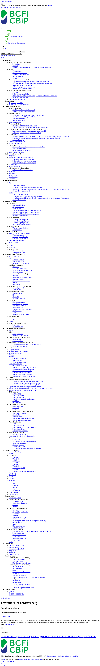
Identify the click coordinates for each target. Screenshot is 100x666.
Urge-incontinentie (18, 235)
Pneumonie (15, 408)
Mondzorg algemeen (18, 302)
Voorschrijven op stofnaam (17, 99)
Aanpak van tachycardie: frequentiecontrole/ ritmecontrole (30, 127)
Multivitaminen (13, 494)
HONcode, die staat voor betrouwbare (30, 659)
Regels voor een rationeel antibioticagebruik (26, 385)
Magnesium (16, 491)
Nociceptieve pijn (17, 251)
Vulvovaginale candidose (20, 431)
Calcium (15, 485)
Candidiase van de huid (19, 519)
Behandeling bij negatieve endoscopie (24, 161)
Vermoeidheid (16, 290)
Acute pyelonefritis (18, 425)
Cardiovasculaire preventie (17, 141)
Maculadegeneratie (14, 554)
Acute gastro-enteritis (19, 413)
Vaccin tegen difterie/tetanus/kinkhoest (24, 441)
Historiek (15, 66)
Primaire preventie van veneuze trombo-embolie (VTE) (29, 131)
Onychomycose (17, 522)
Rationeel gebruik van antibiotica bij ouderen (26, 383)
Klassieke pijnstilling (18, 260)
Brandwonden (16, 540)
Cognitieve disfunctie (19, 358)
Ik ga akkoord (5, 7)
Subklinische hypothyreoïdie (21, 221)
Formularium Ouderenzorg (16, 43)
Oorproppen (16, 580)
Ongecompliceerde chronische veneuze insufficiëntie (28, 147)
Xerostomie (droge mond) (20, 304)
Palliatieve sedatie (17, 327)
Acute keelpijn (16, 394)
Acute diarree (13, 175)
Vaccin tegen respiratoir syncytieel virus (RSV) (26, 448)
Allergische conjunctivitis (16, 549)
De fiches (15, 78)
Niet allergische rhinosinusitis (21, 563)
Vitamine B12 (16, 469)
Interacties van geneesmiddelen (22, 89)
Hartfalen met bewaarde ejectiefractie (23, 110)
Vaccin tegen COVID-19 (20, 446)
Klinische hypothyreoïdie (20, 219)
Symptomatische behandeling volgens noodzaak (27, 187)
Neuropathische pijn (18, 253)
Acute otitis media (18, 397)
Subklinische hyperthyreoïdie (21, 224)
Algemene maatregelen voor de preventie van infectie (25, 387)
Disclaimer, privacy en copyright (68, 656)
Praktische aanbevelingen (20, 97)
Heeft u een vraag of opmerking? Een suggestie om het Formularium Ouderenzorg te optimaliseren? (48, 636)
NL (6, 48)
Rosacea (15, 505)
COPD (11, 193)
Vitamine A (12, 454)
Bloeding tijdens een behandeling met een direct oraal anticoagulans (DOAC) (36, 138)
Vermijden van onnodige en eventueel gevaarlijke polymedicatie (32, 83)
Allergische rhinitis (18, 561)
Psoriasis (15, 506)
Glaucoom (12, 552)
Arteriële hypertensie (15, 122)
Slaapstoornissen (17, 272)
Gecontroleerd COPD (19, 200)
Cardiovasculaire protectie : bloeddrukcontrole (26, 210)
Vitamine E (12, 476)
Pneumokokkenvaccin (19, 443)
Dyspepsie (12, 156)
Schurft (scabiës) (17, 528)
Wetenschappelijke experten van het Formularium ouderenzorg (31, 67)
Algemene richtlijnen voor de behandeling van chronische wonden (32, 531)
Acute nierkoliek (14, 242)
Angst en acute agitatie (19, 268)
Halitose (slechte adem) (19, 305)
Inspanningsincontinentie (20, 237)
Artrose (11, 330)
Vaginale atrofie (17, 230)
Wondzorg (15, 318)
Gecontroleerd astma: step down (22, 191)
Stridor (14, 282)
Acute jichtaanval (17, 334)
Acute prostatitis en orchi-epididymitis (24, 427)
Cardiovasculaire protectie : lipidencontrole (25, 212)
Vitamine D (12, 475)
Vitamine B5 (16, 462)
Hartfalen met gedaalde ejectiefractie (23, 111)
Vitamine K (12, 478)
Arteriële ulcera (17, 536)
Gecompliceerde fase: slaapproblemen (24, 376)
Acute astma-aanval (18, 186)
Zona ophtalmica (14, 547)
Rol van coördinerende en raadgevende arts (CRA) (28, 381)
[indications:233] (10, 624)
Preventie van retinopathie (20, 215)
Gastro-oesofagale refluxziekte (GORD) (21, 157)
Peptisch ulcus (13, 164)
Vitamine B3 (16, 461)
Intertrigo (15, 515)
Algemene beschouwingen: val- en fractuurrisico (27, 344)
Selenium (15, 487)
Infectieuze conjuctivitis (19, 434)
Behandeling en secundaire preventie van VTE (26, 133)
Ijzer (13, 483)
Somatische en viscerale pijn (21, 263)
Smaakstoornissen (18, 307)
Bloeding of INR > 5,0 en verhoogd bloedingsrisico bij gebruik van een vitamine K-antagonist (41, 136)
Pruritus (11, 542)
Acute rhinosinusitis (18, 395)
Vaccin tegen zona (18, 445)
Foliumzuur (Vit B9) (18, 468)
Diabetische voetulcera (19, 538)
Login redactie (5, 598)
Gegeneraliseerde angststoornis (18, 351)
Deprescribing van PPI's (16, 103)
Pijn (10, 258)
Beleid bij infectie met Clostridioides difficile (22, 390)
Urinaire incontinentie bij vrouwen (19, 233)
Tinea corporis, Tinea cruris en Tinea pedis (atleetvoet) (29, 521)
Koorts (11, 245)
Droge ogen (12, 550)
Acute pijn (12, 247)
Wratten (14, 524)
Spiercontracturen (17, 341)
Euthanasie (15, 325)
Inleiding (11, 591)
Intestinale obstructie (18, 298)
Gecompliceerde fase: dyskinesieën (23, 369)
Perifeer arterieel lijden (15, 143)
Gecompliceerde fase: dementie (22, 371)
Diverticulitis (16, 415)
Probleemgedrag (17, 360)
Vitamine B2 (16, 459)
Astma (11, 184)
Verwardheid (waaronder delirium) (23, 270)
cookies (49, 5)
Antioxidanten (13, 480)
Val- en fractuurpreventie (20, 346)
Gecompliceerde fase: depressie (22, 374)
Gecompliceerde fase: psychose (22, 372)
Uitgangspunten (17, 71)
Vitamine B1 (16, 457)
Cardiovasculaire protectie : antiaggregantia (25, 214)
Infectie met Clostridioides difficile (23, 418)
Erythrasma (16, 513)
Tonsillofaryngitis (17, 566)
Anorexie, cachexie (18, 288)
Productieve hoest (17, 279)
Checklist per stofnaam (16, 593)
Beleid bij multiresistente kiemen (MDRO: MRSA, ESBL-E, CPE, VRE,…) (32, 388)
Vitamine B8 (16, 466)
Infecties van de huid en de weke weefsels (21, 436)
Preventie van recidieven (20, 335)
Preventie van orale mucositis (21, 314)
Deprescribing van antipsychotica (19, 104)
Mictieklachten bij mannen (17, 240)
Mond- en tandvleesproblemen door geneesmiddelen (28, 577)
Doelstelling (16, 64)
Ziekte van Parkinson (15, 364)
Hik (13, 295)
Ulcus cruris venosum (19, 148)
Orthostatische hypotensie (16, 152)
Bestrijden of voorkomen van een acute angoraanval (28, 115)
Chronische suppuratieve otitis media (23, 399)
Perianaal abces (17, 416)
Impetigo (15, 510)
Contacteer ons (51, 656)
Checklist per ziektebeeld (16, 595)
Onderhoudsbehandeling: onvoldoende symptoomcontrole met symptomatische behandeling (40, 189)
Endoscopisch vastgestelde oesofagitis (24, 163)
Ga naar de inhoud (6, 1)
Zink (13, 489)
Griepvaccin (16, 439)
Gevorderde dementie (19, 362)
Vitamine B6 (16, 464)
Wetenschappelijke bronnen (20, 74)
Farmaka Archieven (17, 36)
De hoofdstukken (17, 76)
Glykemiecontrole (18, 207)
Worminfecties (13, 177)
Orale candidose (17, 402)
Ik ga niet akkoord (15, 7)
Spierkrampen (16, 339)
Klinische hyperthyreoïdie (20, 223)
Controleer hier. (11, 661)
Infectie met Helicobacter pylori (22, 420)
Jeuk (13, 320)
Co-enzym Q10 (13, 492)
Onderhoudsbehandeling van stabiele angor (25, 117)
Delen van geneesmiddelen (20, 94)
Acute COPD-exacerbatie (20, 194)
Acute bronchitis (17, 406)
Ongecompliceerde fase (19, 365)
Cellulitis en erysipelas (19, 517)
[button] (50, 616)
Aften (14, 312)
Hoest (10, 182)
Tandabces (15, 401)
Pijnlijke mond (16, 311)
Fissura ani (12, 178)
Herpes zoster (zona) (18, 526)
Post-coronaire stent (18, 120)
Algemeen (15, 92)
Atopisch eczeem (17, 501)
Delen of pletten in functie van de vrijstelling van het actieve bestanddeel (34, 96)
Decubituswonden (18, 533)
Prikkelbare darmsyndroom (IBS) (22, 170)
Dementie (12, 357)
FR (6, 46)
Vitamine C (12, 473)
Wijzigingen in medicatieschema (22, 85)
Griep (14, 409)
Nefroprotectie (16, 208)
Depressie (15, 267)
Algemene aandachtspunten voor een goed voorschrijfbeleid (30, 81)
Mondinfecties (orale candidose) (22, 309)
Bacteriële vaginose (18, 429)
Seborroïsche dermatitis (19, 503)
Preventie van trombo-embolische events (24, 126)
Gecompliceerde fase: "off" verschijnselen (25, 367)
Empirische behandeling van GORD (23, 159)
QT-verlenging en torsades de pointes (23, 87)
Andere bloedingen (18, 140)
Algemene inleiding (18, 205)
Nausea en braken (14, 166)
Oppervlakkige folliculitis (20, 512)
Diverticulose (13, 171)
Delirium (11, 355)
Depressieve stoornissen (16, 353)
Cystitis (14, 424)
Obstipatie (12, 173)
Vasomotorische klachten (20, 228)
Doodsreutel (16, 284)
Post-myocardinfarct (18, 119)
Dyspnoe (15, 275)
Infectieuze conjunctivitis (16, 545)
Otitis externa (16, 582)
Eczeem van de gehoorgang (21, 584)
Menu (2, 57)
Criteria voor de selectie (19, 73)
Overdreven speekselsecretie (21, 281)
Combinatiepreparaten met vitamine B (24, 471)
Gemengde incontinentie (20, 238)
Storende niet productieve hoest (22, 277)
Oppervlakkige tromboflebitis (21, 150)
